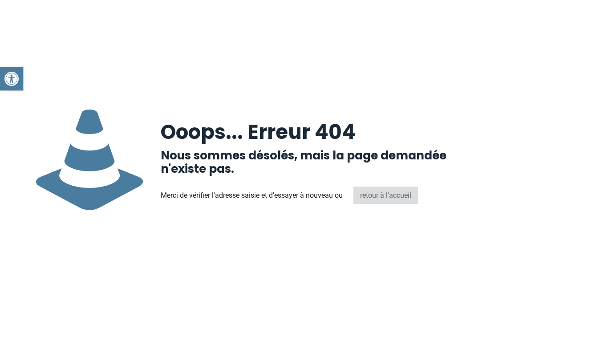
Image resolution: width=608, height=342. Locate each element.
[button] (11, 78)
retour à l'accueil (385, 195)
